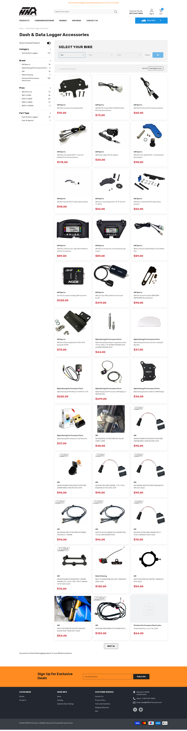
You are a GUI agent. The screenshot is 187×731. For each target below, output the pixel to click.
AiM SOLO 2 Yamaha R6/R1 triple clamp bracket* (147, 203)
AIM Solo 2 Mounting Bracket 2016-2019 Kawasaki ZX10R (71, 344)
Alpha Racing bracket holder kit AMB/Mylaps (149, 392)
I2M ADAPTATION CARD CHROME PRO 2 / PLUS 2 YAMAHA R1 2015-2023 (147, 533)
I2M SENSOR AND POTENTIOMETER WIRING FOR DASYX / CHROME (71, 533)
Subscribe (141, 677)
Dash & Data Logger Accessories (37, 28)
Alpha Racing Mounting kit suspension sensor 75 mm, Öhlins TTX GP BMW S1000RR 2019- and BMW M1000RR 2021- (110, 345)
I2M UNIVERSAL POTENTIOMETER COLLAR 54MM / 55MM (109, 440)
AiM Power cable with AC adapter (106, 155)
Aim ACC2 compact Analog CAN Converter (72, 296)
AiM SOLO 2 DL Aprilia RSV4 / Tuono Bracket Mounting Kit (149, 156)
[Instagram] (141, 710)
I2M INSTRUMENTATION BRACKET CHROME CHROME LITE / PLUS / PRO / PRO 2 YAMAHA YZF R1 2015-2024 (72, 581)
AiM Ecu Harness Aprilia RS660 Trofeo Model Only (149, 250)
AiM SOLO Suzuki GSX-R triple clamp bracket (72, 202)
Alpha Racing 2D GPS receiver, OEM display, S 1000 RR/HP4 (110, 393)
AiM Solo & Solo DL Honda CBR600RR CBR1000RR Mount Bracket (146, 297)
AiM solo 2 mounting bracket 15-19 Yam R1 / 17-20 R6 (110, 203)
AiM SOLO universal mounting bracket (70, 108)
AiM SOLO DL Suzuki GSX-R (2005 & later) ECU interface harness (109, 109)
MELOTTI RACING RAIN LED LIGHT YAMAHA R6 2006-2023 (110, 580)
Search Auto (68, 723)
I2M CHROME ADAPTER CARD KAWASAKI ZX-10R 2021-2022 (149, 487)
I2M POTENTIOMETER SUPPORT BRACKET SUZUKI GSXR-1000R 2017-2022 (71, 630)
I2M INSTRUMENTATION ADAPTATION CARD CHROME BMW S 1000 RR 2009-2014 (148, 440)
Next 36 (111, 646)
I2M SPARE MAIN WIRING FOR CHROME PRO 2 (110, 628)
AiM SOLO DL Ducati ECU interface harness (148, 108)
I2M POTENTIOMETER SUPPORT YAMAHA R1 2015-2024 (148, 580)
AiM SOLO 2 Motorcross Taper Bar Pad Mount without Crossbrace (72, 250)
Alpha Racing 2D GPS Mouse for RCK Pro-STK (72, 392)
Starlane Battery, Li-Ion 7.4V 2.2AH (146, 628)
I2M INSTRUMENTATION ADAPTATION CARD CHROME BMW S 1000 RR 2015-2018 (71, 487)
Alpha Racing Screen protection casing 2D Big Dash (148, 344)
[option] (93, 3)
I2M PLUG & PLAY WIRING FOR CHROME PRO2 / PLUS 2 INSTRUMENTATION (110, 533)
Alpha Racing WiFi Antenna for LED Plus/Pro (72, 439)
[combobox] (83, 11)
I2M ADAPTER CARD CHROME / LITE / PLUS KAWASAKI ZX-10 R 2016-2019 (110, 487)
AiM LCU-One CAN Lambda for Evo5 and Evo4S (109, 297)
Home (21, 28)
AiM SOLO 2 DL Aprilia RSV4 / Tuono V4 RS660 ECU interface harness (70, 156)
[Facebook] (135, 710)
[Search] (85, 11)
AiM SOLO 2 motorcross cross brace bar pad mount (110, 250)
